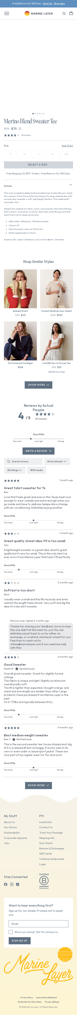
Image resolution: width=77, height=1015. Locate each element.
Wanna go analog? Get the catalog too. (36, 931)
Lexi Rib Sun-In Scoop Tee (56, 363)
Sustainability (12, 832)
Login (42, 864)
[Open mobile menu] (6, 13)
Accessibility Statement (46, 997)
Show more (36, 785)
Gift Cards (45, 853)
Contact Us (46, 827)
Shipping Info (46, 837)
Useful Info (45, 822)
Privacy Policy (26, 997)
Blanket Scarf (20, 310)
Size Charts (46, 843)
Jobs (6, 843)
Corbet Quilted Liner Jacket (56, 310)
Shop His (47, 3)
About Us (9, 822)
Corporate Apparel (15, 837)
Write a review (36, 450)
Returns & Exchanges (51, 848)
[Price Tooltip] (20, 128)
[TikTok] (17, 884)
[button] (71, 13)
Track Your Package (51, 832)
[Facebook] (6, 884)
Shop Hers (59, 3)
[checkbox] (36, 470)
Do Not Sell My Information (30, 1002)
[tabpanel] (38, 623)
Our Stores (10, 827)
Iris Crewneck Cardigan (20, 363)
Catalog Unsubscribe (51, 858)
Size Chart (67, 145)
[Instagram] (11, 884)
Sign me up (19, 940)
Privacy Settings (52, 1002)
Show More (36, 384)
